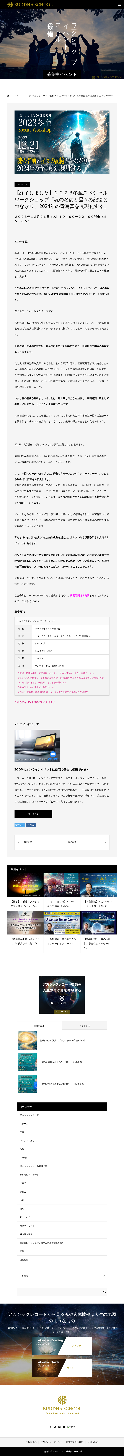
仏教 (22, 1149)
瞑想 (22, 1251)
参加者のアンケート (29, 1174)
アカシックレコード (29, 1115)
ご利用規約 (31, 1442)
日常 (22, 1208)
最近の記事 (39, 1025)
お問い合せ (92, 1442)
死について (25, 1217)
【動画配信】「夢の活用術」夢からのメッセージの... (97, 943)
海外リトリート (27, 1225)
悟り (22, 1200)
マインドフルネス (28, 1140)
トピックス (84, 1025)
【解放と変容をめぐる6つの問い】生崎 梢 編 (61, 1062)
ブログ (23, 1132)
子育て (23, 1183)
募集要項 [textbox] (20, 611)
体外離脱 (24, 1157)
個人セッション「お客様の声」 (34, 1166)
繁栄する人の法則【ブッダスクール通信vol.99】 (63, 1040)
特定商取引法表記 (74, 1442)
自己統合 (24, 1259)
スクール (24, 1123)
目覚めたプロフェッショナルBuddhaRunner (41, 1242)
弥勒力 (23, 1191)
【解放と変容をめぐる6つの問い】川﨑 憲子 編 (62, 1083)
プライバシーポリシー (51, 1442)
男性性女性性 (26, 1234)
